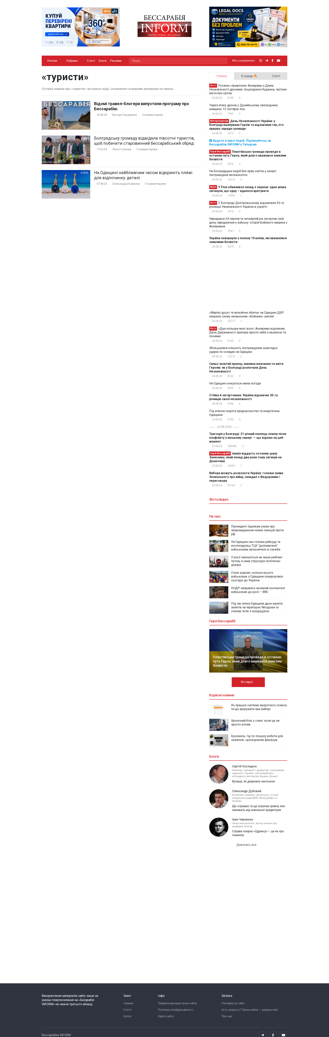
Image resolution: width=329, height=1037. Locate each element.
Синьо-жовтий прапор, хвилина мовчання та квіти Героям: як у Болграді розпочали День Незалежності (246, 367)
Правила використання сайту (177, 1003)
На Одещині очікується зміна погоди (235, 383)
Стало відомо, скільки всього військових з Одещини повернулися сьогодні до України (257, 576)
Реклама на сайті (233, 1003)
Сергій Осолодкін (244, 766)
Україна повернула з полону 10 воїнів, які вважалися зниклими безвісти (248, 240)
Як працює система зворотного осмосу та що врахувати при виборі (259, 707)
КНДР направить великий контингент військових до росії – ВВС (258, 590)
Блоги (102, 60)
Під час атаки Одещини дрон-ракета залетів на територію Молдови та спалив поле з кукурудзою (257, 607)
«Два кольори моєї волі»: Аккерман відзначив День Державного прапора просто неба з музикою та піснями (247, 332)
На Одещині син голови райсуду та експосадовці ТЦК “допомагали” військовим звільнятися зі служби (255, 545)
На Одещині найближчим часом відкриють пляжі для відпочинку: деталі (143, 175)
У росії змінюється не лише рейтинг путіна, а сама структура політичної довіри (257, 561)
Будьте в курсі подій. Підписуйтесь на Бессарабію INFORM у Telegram (240, 142)
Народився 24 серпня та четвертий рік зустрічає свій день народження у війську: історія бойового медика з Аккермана (248, 222)
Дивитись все (246, 845)
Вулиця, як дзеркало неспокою (253, 781)
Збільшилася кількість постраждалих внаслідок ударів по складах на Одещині (243, 350)
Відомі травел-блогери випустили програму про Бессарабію (141, 106)
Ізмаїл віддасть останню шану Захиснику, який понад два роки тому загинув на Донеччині (245, 457)
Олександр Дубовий (246, 791)
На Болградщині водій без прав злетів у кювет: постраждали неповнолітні (243, 173)
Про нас (227, 1016)
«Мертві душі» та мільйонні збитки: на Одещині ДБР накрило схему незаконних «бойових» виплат (246, 314)
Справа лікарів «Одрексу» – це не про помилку (258, 833)
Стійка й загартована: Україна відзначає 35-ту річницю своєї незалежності (243, 397)
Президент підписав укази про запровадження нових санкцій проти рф (257, 530)
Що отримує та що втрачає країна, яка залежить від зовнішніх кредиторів (258, 808)
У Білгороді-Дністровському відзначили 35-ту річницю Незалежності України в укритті (246, 205)
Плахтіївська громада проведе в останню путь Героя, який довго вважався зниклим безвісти (247, 155)
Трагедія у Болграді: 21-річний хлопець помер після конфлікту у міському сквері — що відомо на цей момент (247, 437)
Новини (128, 1003)
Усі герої (247, 682)
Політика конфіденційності (175, 1009)
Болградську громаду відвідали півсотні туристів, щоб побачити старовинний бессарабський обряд (144, 141)
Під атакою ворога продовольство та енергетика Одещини (244, 413)
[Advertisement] (123, 258)
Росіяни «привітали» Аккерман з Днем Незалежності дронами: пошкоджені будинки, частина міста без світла (248, 89)
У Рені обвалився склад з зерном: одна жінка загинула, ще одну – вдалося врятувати (247, 189)
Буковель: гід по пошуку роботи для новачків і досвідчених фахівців (257, 738)
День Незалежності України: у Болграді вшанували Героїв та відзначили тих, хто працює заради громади (246, 124)
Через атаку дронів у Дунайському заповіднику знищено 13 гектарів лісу (243, 107)
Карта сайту (166, 1016)
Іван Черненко (242, 819)
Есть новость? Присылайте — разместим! (250, 1009)
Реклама (115, 60)
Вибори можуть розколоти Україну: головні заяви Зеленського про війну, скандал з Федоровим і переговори (246, 477)
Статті (91, 60)
